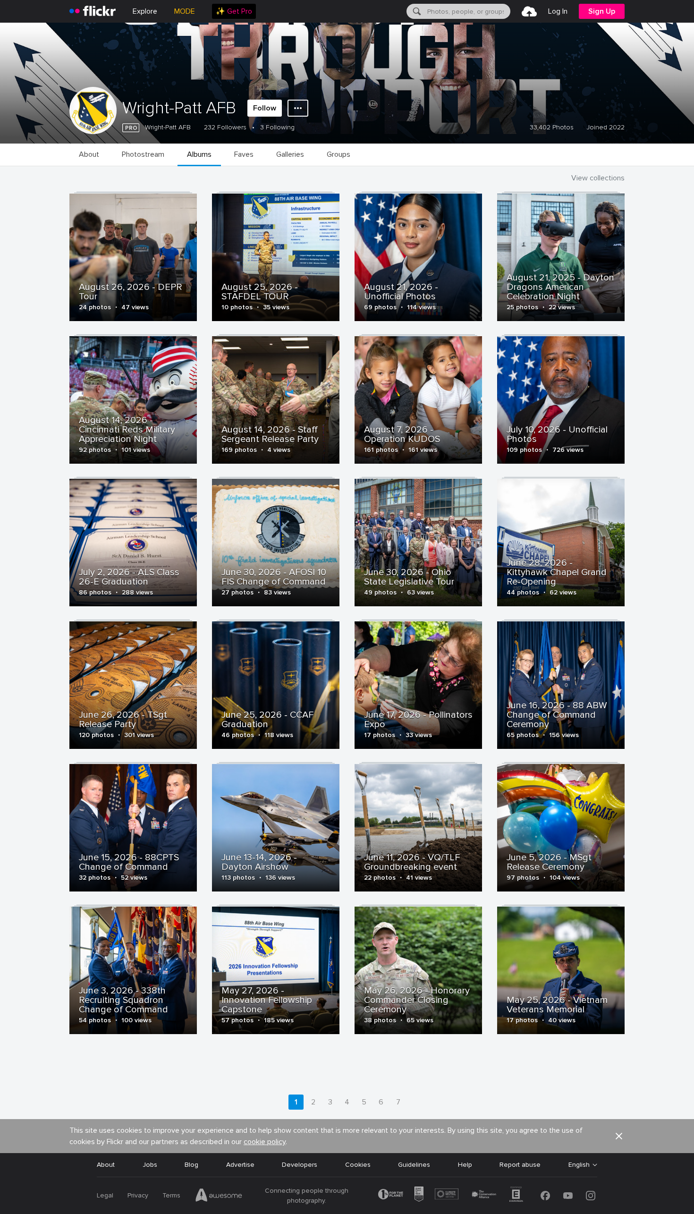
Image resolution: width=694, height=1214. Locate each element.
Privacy (137, 1195)
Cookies (358, 1165)
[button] (619, 1136)
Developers (299, 1165)
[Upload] (529, 11)
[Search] (415, 11)
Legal (105, 1195)
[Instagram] (590, 1195)
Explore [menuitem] (145, 11)
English (579, 1165)
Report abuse (520, 1165)
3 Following (277, 127)
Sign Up (601, 11)
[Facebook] (545, 1195)
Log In (557, 11)
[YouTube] (568, 1195)
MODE (184, 11)
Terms (171, 1195)
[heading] (92, 11)
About (106, 1165)
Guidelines (414, 1165)
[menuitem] (234, 11)
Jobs (150, 1165)
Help (465, 1165)
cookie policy (265, 1141)
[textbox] (467, 11)
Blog (191, 1165)
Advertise (240, 1165)
